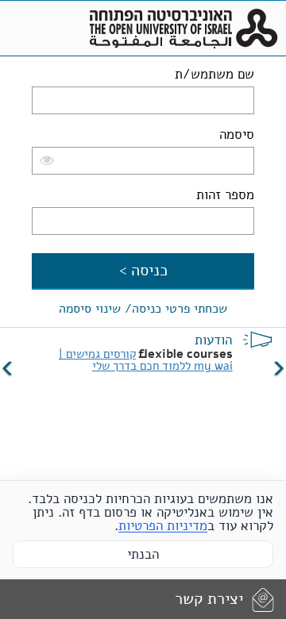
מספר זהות (225, 195)
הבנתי (143, 554)
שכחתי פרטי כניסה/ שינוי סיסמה (143, 308)
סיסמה (236, 134)
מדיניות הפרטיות (162, 526)
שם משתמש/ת (214, 74)
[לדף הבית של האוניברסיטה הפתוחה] (183, 28)
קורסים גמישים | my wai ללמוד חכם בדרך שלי (146, 360)
